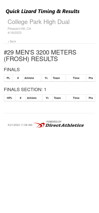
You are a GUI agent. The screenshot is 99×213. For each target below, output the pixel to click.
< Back (12, 41)
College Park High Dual (39, 21)
